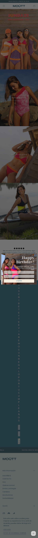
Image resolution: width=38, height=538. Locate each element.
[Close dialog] (35, 255)
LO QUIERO (19, 280)
